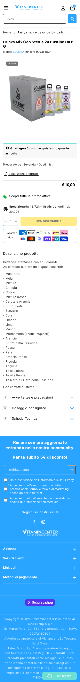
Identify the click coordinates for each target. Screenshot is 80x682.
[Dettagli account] (62, 8)
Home (7, 32)
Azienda (9, 549)
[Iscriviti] (72, 469)
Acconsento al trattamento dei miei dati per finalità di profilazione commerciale (40, 500)
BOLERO (18, 51)
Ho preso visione (42, 480)
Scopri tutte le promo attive (29, 196)
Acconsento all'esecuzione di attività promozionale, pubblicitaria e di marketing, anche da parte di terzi (40, 488)
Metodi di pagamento (20, 577)
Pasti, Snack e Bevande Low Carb (40, 32)
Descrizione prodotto (23, 173)
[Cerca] (72, 19)
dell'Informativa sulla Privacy (54, 480)
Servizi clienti (13, 558)
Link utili (9, 567)
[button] (5, 7)
